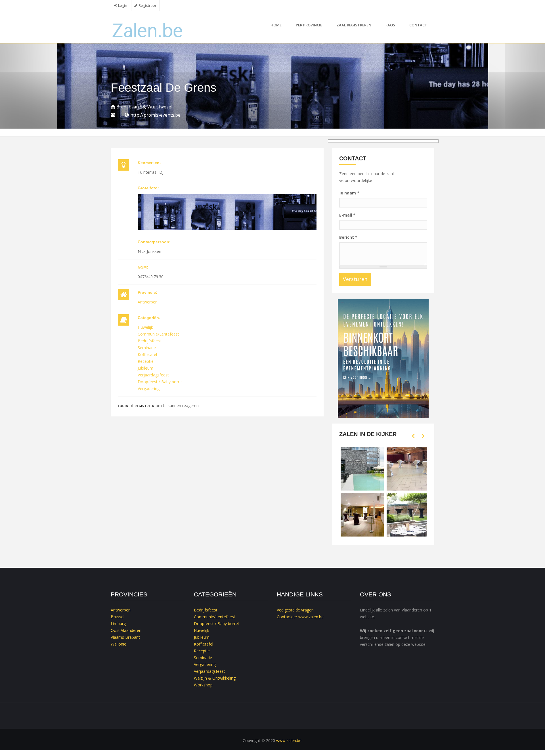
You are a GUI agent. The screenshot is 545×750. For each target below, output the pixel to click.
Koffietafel (147, 354)
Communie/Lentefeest (158, 334)
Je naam (349, 193)
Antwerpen (148, 302)
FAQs (390, 25)
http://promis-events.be (155, 115)
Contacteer (287, 616)
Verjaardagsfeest (153, 375)
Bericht (348, 237)
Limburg (118, 623)
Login (122, 5)
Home (276, 25)
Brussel (117, 616)
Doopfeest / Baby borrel (160, 381)
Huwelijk (145, 327)
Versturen (355, 279)
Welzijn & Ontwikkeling (215, 678)
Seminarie (147, 347)
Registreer (147, 5)
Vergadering (149, 388)
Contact (418, 25)
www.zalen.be (311, 616)
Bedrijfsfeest (149, 340)
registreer (144, 406)
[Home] (148, 29)
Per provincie (309, 25)
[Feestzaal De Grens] (227, 211)
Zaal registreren (353, 25)
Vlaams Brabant (125, 637)
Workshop (203, 685)
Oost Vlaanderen (126, 630)
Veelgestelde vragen (295, 610)
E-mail (347, 215)
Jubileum (145, 368)
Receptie (146, 361)
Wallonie (118, 644)
